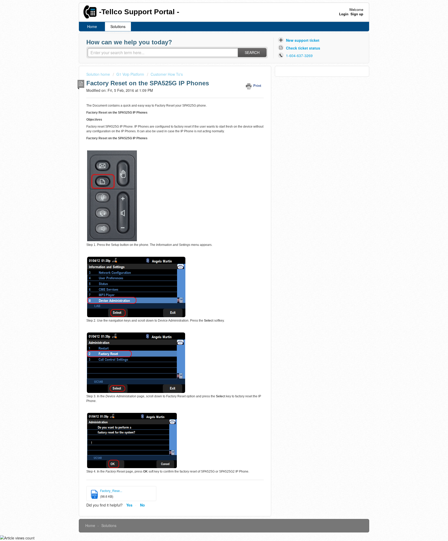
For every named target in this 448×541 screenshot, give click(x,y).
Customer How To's (167, 74)
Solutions (117, 26)
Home (92, 26)
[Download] (214, 207)
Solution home (98, 74)
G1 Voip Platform (130, 74)
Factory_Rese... (111, 490)
